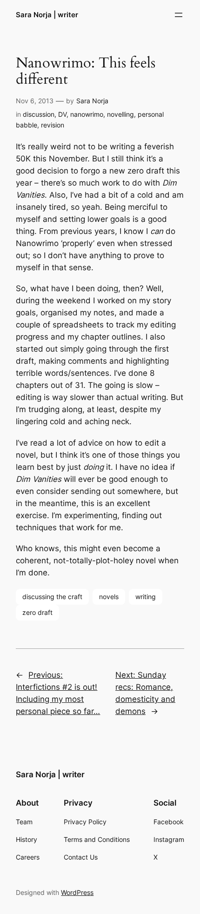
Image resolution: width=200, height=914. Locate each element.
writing (145, 596)
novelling (120, 114)
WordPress (77, 892)
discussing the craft (52, 596)
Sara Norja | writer (47, 15)
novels (109, 596)
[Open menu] (178, 14)
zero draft (37, 612)
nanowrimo (86, 114)
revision (52, 125)
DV (62, 114)
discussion (38, 114)
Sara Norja (92, 101)
